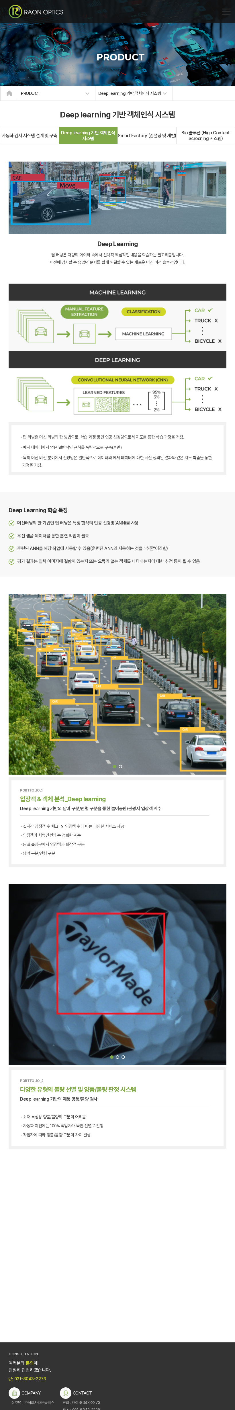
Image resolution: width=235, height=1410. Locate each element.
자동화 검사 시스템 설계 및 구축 (29, 135)
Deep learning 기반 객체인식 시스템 (88, 135)
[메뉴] (226, 11)
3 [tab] (123, 1057)
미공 (36, 12)
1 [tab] (114, 766)
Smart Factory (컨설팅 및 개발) (147, 135)
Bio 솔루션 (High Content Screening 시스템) (205, 135)
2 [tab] (120, 766)
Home (9, 93)
